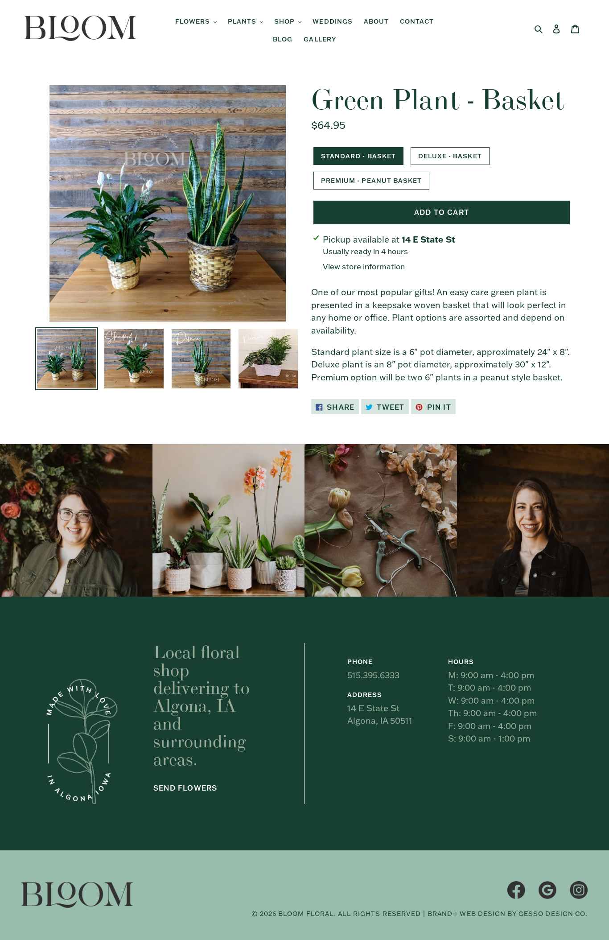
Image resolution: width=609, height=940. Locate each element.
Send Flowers (185, 787)
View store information (364, 266)
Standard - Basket (358, 156)
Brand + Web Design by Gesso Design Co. (508, 914)
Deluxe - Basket (450, 156)
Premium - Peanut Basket (371, 181)
